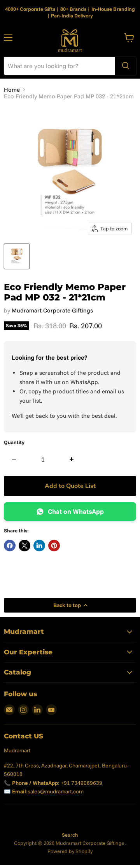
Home (12, 89)
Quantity (14, 442)
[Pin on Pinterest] (54, 545)
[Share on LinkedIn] (39, 545)
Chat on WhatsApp (76, 511)
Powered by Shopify (70, 851)
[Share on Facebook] (10, 545)
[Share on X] (24, 545)
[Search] (125, 66)
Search (70, 835)
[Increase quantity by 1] (72, 459)
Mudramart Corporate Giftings (52, 310)
